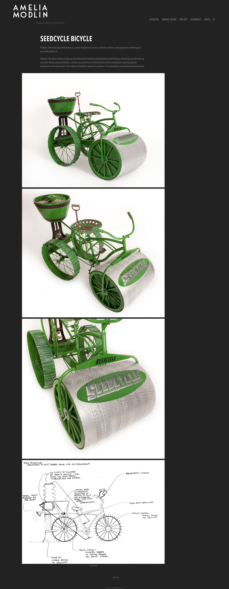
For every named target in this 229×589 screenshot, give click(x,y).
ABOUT (207, 19)
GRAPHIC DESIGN (169, 19)
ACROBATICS (195, 19)
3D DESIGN (154, 19)
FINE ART (183, 19)
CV (214, 19)
